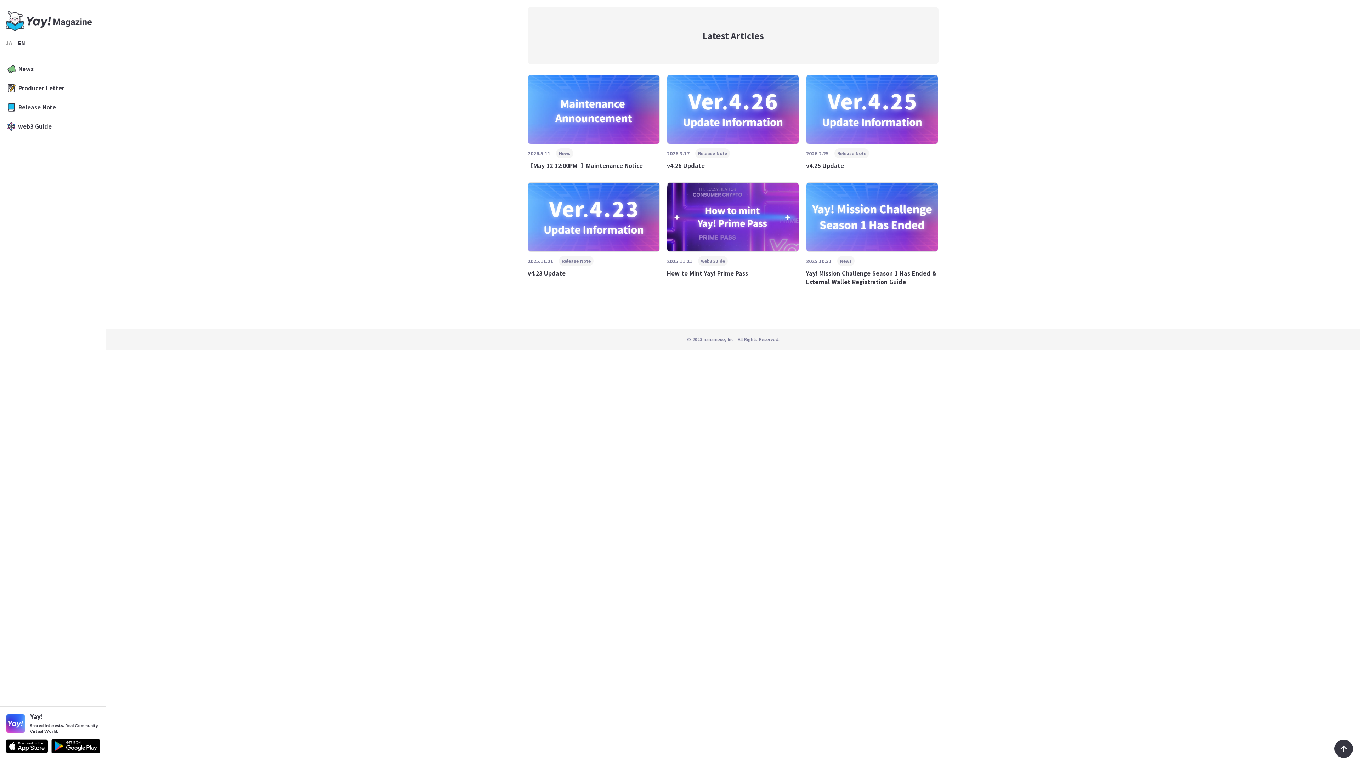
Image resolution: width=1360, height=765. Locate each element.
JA (9, 43)
